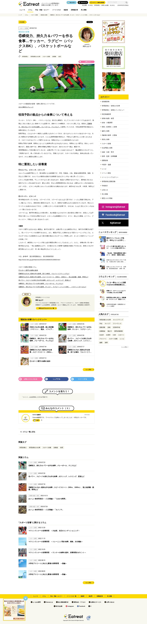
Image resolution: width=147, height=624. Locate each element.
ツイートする (82, 379)
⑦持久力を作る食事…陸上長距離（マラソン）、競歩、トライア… (42, 328)
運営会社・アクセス (80, 602)
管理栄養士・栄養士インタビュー (113, 110)
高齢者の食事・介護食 (109, 135)
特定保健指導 (106, 114)
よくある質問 (37, 602)
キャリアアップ (118, 320)
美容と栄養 (105, 139)
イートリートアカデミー (110, 177)
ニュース (22, 10)
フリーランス (117, 323)
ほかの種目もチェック (26, 107)
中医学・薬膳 (106, 164)
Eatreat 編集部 (37, 414)
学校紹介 (105, 185)
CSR (114, 335)
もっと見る (88, 369)
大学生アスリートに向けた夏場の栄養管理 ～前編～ (47, 574)
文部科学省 (116, 327)
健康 (101, 342)
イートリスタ (56, 10)
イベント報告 (106, 173)
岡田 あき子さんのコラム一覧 (46, 308)
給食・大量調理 (107, 122)
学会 (101, 323)
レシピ (104, 169)
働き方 (110, 331)
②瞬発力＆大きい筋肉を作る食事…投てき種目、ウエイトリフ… (80, 351)
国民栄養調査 (118, 331)
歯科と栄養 (105, 131)
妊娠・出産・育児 (108, 152)
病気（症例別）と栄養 (109, 127)
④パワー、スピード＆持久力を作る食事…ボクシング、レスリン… (80, 340)
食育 (59, 56)
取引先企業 (59, 606)
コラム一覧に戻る (28, 432)
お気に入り (88, 61)
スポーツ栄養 (34, 15)
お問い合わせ (110, 602)
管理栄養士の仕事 (35, 56)
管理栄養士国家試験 (108, 181)
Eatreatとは (49, 602)
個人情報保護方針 (63, 602)
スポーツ (121, 335)
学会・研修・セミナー (42, 10)
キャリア (107, 323)
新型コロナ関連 (107, 198)
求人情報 (83, 10)
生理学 (108, 335)
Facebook (82, 606)
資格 (109, 327)
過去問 (90, 596)
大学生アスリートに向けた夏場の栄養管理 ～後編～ (47, 563)
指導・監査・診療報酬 (109, 156)
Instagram (71, 606)
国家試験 (102, 327)
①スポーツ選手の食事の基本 (28, 270)
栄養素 (54, 56)
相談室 (66, 10)
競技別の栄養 (44, 15)
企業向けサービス (96, 602)
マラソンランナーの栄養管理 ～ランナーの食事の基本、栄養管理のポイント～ (57, 552)
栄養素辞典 (105, 101)
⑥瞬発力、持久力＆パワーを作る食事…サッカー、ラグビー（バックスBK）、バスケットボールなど (75, 15)
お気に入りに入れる (30, 379)
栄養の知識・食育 (108, 118)
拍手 (38, 420)
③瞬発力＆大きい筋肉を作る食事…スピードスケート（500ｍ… (41, 351)
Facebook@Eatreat (115, 215)
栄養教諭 (102, 331)
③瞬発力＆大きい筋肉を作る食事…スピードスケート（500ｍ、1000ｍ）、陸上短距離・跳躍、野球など (53, 277)
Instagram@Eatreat (115, 207)
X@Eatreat (115, 223)
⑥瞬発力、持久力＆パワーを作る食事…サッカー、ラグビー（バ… (80, 328)
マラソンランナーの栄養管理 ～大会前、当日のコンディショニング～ (54, 531)
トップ (20, 15)
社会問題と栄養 (107, 148)
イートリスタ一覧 (71, 596)
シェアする (56, 379)
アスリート (103, 339)
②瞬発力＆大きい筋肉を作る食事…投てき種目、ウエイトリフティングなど (44, 273)
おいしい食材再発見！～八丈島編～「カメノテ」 (46, 509)
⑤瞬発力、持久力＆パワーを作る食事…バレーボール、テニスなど (40, 283)
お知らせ (105, 190)
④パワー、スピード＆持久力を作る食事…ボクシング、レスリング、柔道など (44, 280)
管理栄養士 (25, 56)
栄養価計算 (74, 10)
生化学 (102, 335)
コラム (30, 10)
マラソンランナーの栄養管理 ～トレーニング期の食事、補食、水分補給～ (55, 541)
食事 (106, 342)
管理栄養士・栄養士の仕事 (111, 106)
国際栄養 (105, 160)
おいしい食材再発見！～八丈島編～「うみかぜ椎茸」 (47, 499)
